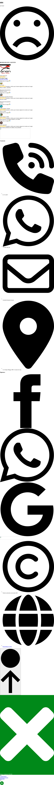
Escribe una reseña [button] (4, 79)
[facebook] (27, 427)
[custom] (27, 481)
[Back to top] (10, 671)
